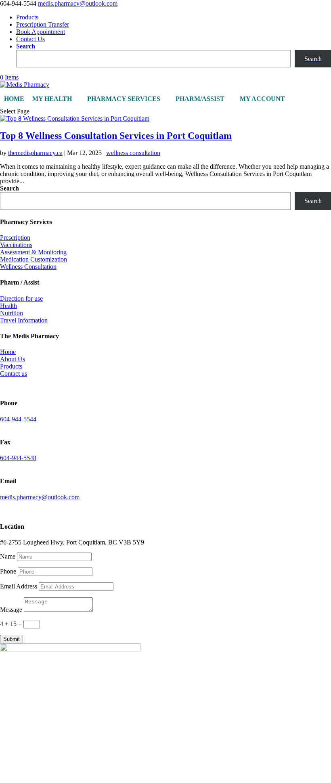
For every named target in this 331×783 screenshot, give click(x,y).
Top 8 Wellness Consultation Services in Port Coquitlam (116, 135)
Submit (11, 639)
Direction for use (21, 298)
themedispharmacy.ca (35, 152)
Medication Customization (33, 259)
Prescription (15, 237)
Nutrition (11, 313)
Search (25, 46)
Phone (8, 571)
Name (7, 556)
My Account (262, 98)
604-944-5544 (18, 419)
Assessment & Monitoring (33, 252)
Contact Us (30, 39)
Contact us (13, 373)
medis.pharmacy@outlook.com (40, 497)
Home (14, 98)
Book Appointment (40, 31)
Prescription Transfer (42, 24)
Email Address (18, 586)
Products (27, 17)
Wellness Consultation (28, 266)
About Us (12, 359)
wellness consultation (133, 152)
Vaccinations (16, 244)
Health (8, 305)
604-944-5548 (18, 457)
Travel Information (24, 320)
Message (11, 609)
